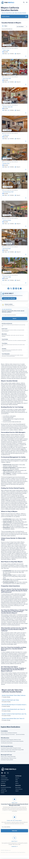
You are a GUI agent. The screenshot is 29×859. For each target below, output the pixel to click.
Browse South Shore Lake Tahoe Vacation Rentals (14, 13)
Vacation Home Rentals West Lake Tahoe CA (13, 718)
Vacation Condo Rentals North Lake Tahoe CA (13, 709)
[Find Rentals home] (7, 2)
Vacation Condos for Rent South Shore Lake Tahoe (14, 714)
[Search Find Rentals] (23, 2)
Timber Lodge (6, 50)
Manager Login (4, 790)
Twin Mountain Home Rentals (6, 742)
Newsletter (3, 783)
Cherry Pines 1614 (7, 78)
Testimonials (3, 789)
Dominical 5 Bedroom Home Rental (8, 734)
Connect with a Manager (9, 298)
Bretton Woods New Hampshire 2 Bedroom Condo (11, 739)
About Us (17, 777)
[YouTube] (2, 773)
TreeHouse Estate (7, 220)
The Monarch (6, 135)
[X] (8, 773)
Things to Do (3, 781)
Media (16, 781)
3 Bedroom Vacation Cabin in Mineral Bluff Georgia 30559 (12, 749)
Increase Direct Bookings (6, 787)
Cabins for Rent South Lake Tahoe (10, 700)
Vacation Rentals (4, 777)
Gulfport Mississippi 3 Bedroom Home (8, 758)
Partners (2, 792)
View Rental (26, 56)
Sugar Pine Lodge (7, 276)
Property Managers (5, 779)
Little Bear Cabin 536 (7, 106)
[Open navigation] (26, 2)
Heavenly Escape (7, 248)
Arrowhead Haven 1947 (8, 191)
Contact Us (13, 846)
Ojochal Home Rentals (20, 734)
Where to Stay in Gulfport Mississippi (8, 756)
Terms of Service (18, 789)
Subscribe (14, 830)
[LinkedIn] (5, 773)
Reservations (18, 787)
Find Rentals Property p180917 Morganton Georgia (11, 748)
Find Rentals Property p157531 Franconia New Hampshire (12, 741)
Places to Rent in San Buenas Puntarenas (9, 732)
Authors (17, 783)
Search (14, 318)
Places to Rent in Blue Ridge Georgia (8, 751)
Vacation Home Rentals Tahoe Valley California (13, 695)
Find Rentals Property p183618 (7, 759)
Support (17, 790)
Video (16, 779)
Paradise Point (6, 163)
